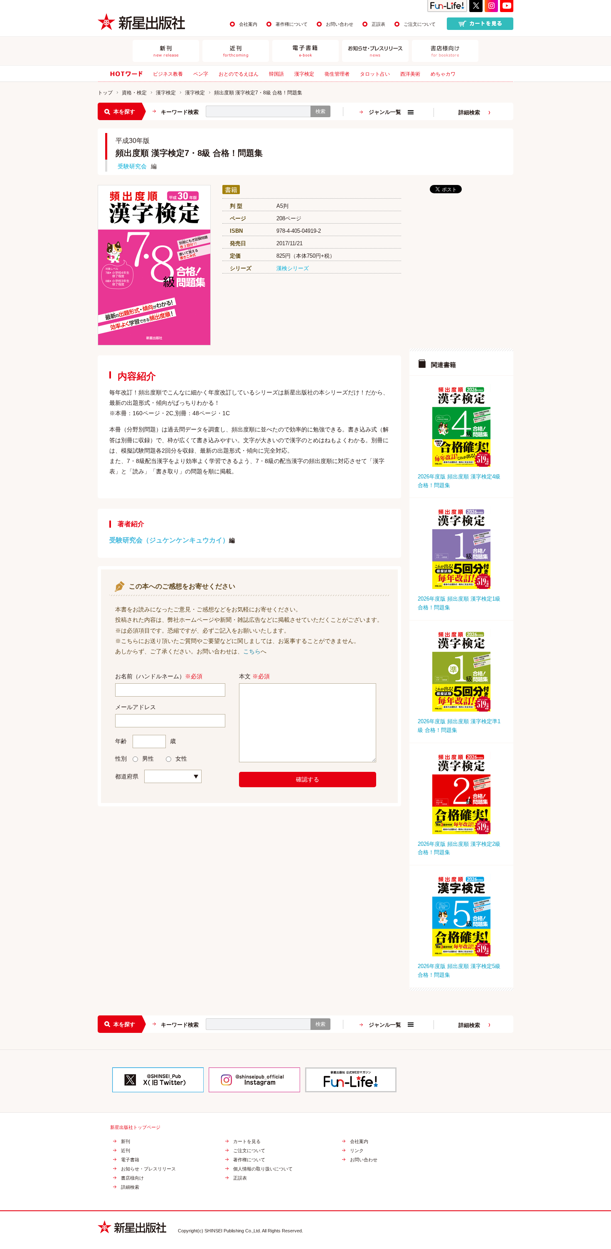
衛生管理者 (337, 73)
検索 (320, 111)
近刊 (125, 1150)
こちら (252, 651)
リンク (357, 1150)
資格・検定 (134, 92)
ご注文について (420, 24)
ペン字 (200, 73)
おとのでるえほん (239, 73)
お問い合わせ (339, 24)
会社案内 (248, 24)
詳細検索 (469, 112)
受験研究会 (132, 166)
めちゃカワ (443, 73)
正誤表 (378, 24)
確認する (307, 779)
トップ (105, 92)
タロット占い (375, 73)
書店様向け (132, 1178)
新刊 (125, 1141)
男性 (148, 758)
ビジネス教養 (168, 73)
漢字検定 (304, 73)
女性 (181, 758)
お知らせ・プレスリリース (148, 1169)
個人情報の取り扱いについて (263, 1169)
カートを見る (247, 1141)
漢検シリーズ (292, 268)
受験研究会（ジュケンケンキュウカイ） (169, 540)
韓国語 (276, 73)
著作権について (292, 24)
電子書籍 (130, 1160)
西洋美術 (410, 73)
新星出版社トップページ (135, 1127)
